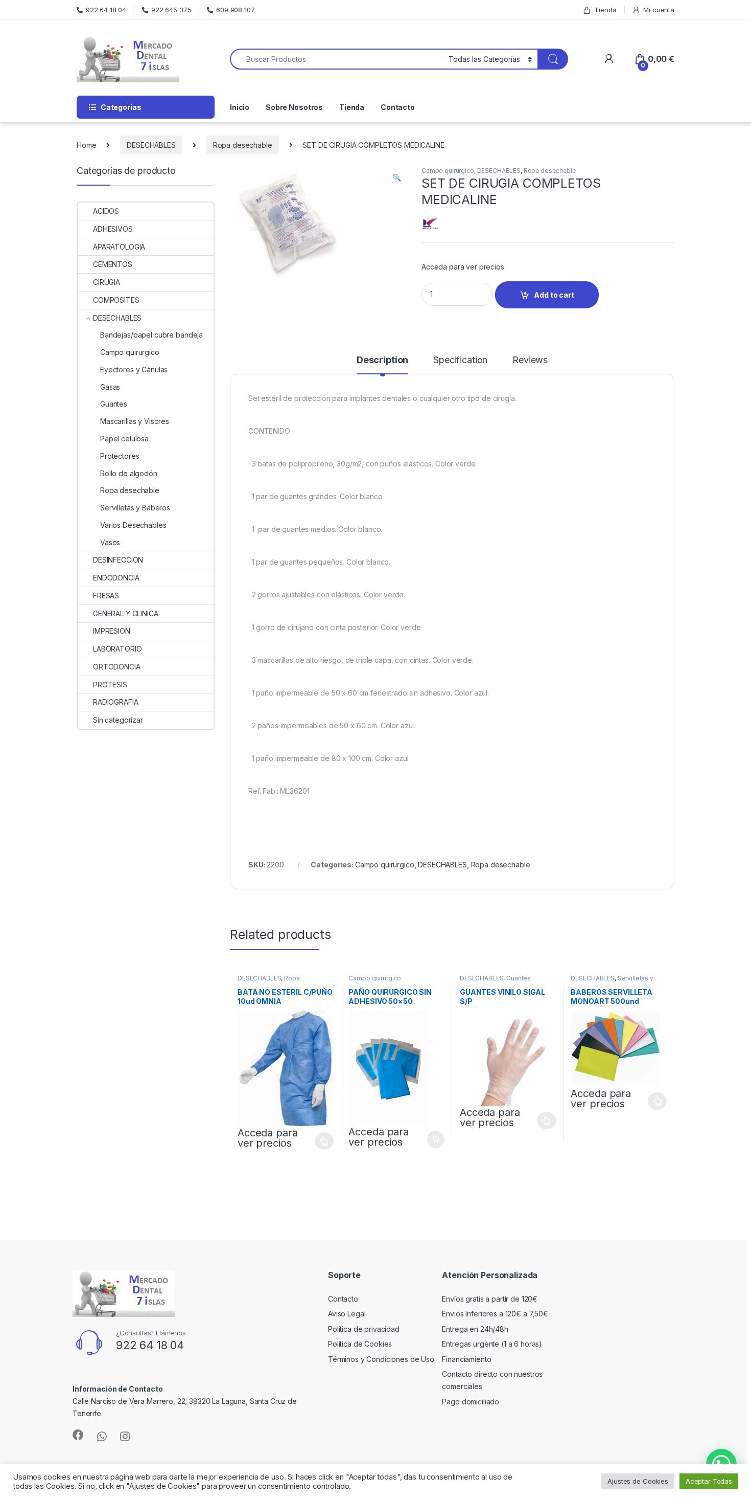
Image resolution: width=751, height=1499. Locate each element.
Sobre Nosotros (294, 107)
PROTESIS (110, 684)
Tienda (605, 10)
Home (86, 145)
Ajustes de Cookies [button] (637, 1481)
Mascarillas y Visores (134, 421)
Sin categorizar (118, 719)
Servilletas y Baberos (135, 507)
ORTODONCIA (116, 666)
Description (382, 360)
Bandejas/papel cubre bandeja (151, 334)
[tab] (382, 364)
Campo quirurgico (447, 170)
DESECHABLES (151, 145)
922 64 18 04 (106, 10)
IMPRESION (111, 631)
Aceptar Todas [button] (709, 1481)
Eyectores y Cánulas (134, 369)
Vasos (110, 542)
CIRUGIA (106, 282)
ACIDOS (106, 211)
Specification (460, 360)
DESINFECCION (118, 559)
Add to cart (554, 294)
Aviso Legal (346, 1313)
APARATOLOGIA (119, 246)
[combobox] (336, 59)
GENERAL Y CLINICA (125, 613)
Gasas (110, 387)
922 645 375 (171, 10)
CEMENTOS (112, 264)
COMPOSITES (116, 300)
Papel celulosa (124, 438)
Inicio (239, 107)
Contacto (398, 107)
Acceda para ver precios (462, 266)
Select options (321, 1141)
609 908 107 (235, 10)
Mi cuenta (658, 10)
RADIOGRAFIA (115, 702)
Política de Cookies (360, 1343)
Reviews (530, 360)
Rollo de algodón (128, 473)
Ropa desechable (242, 145)
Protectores (119, 456)
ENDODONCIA (116, 577)
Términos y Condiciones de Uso (381, 1359)
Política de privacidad (364, 1329)
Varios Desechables (133, 525)
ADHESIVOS (113, 229)
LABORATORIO (117, 648)
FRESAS (106, 595)
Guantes (518, 978)
